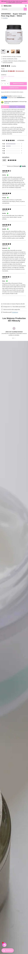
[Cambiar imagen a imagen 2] (8, 52)
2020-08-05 (5, 226)
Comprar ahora (14, 87)
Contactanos (15, 312)
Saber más (6, 103)
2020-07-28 (5, 245)
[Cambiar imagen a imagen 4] (18, 52)
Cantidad (3, 80)
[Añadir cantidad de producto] (7, 83)
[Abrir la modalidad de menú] (1, 5)
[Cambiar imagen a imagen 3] (13, 52)
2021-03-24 (5, 195)
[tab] (5, 106)
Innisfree (5, 18)
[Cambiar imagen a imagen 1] (3, 52)
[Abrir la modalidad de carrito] (25, 5)
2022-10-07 (5, 172)
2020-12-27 (5, 210)
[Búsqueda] (25, 9)
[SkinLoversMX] (7, 6)
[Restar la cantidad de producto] (2, 83)
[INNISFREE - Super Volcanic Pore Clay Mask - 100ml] (14, 34)
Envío (2, 92)
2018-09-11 (5, 278)
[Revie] (23, 166)
